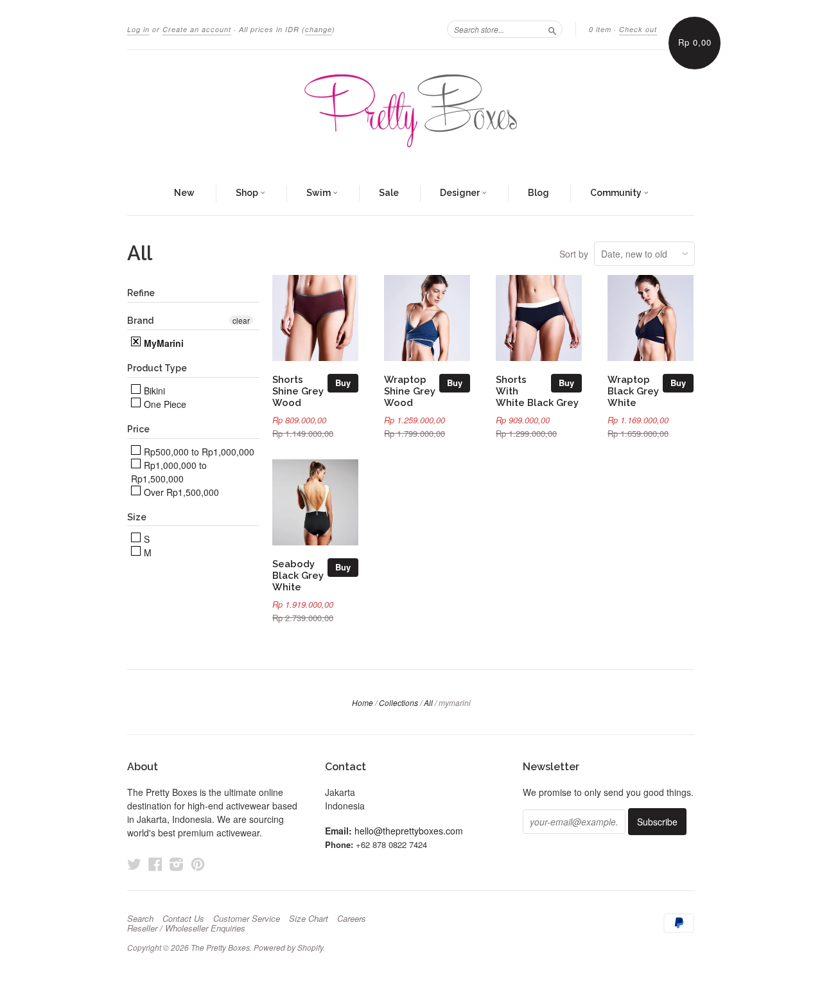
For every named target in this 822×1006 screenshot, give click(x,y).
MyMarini (162, 343)
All (428, 702)
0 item (600, 29)
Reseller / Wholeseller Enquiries (186, 928)
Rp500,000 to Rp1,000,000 (197, 451)
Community (616, 193)
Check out (638, 29)
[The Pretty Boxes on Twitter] (134, 863)
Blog (538, 193)
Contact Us (183, 918)
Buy (343, 382)
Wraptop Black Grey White (633, 391)
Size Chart (308, 918)
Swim (319, 193)
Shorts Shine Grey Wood (298, 391)
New (184, 193)
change (318, 29)
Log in (138, 29)
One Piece (163, 404)
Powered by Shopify (288, 947)
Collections (398, 702)
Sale (389, 193)
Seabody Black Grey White (298, 575)
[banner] (411, 111)
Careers (351, 918)
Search (140, 918)
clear (241, 320)
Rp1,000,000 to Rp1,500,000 (169, 472)
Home (362, 702)
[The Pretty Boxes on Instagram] (177, 863)
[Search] (552, 29)
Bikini (153, 390)
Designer (461, 193)
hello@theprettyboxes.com (408, 830)
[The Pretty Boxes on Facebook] (155, 863)
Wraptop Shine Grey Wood (409, 391)
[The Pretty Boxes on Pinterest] (198, 863)
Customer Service (246, 918)
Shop (248, 193)
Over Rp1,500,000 (180, 492)
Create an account (196, 29)
